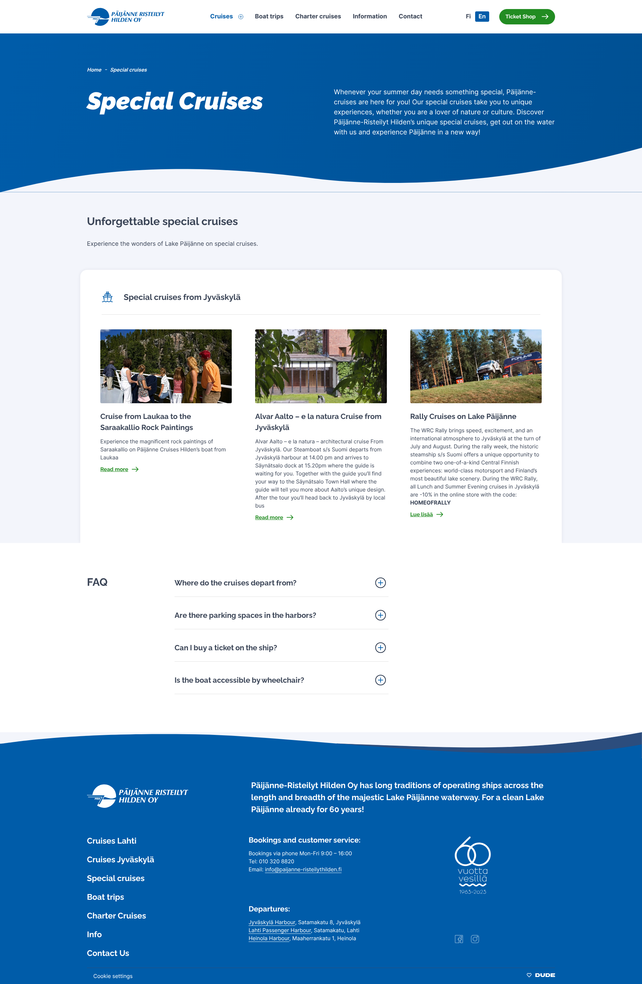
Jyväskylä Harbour (271, 922)
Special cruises (115, 878)
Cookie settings (113, 976)
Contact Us (108, 953)
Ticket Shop (521, 16)
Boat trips (105, 897)
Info (94, 934)
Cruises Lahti (111, 841)
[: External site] (459, 941)
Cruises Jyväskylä (120, 859)
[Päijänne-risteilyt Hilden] (137, 805)
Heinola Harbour (268, 938)
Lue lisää (421, 514)
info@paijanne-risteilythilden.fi (303, 869)
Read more (114, 469)
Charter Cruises (116, 915)
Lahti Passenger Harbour (279, 930)
